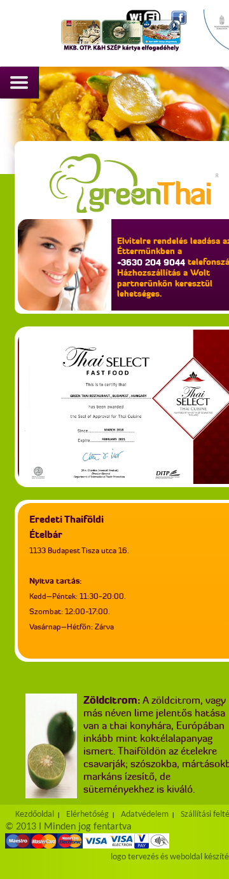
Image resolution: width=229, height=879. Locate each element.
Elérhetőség (87, 814)
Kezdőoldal (34, 814)
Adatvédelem (145, 814)
